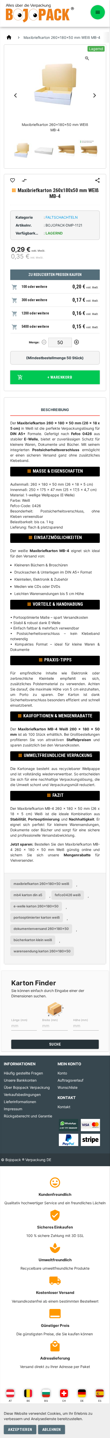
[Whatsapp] (68, 1125)
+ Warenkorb (59, 377)
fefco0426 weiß (68, 895)
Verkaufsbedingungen (22, 1094)
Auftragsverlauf (70, 1080)
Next (94, 95)
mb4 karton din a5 (28, 895)
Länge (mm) (19, 1020)
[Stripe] (90, 1139)
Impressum (13, 1109)
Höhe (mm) (80, 1020)
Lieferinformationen (20, 1102)
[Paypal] (68, 1139)
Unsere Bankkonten (20, 1080)
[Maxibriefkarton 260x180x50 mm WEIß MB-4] (21, 151)
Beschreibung (55, 409)
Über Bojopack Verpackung (27, 1087)
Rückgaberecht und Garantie (28, 1116)
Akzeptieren (20, 1429)
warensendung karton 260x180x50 (42, 951)
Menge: (34, 342)
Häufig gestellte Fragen (23, 1073)
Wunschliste (68, 1087)
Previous (15, 95)
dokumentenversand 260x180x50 (41, 929)
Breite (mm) (50, 1020)
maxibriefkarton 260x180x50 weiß (41, 884)
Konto (62, 1073)
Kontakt (64, 1107)
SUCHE (55, 1044)
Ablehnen (51, 1429)
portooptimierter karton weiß (37, 917)
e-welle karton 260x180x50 (36, 906)
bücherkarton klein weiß (33, 940)
